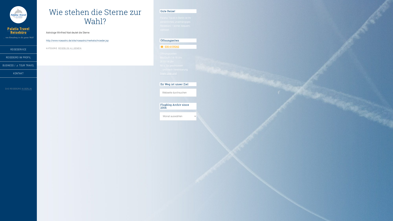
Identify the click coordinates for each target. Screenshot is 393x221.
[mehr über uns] (168, 73)
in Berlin (27, 88)
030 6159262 (172, 46)
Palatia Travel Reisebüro (18, 31)
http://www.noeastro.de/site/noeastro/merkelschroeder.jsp (77, 40)
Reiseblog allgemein (70, 48)
